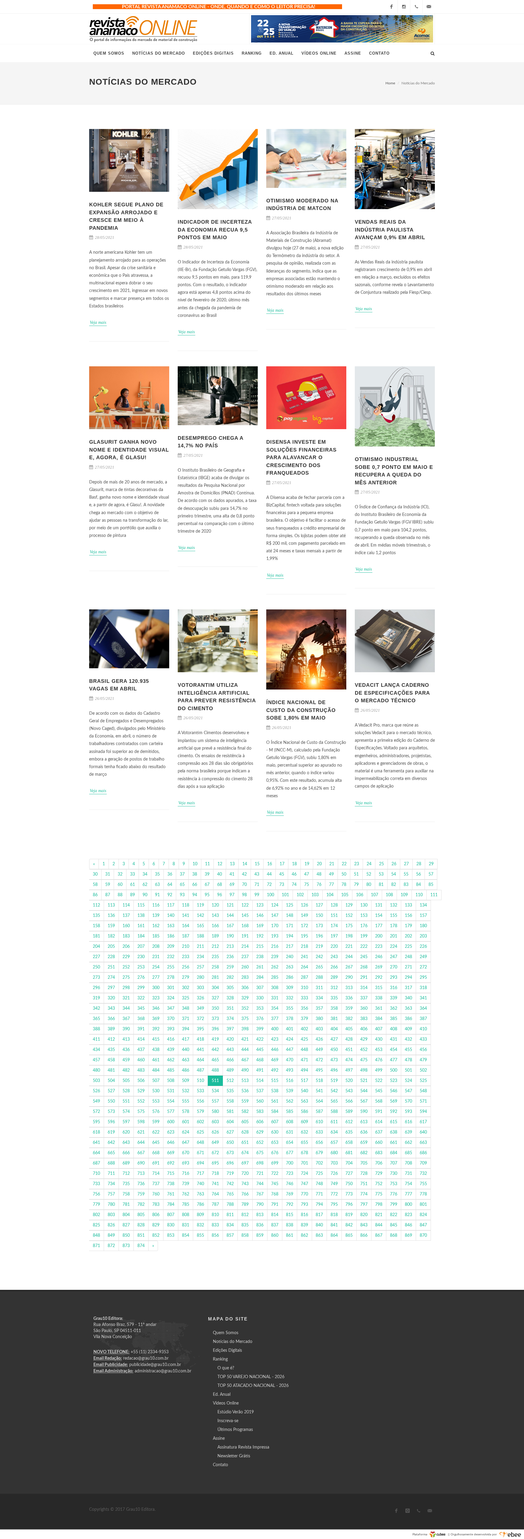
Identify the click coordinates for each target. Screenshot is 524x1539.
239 (274, 957)
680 (334, 1153)
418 (200, 1039)
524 (408, 1081)
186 (170, 936)
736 (141, 1184)
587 (319, 1112)
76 (319, 885)
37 (182, 874)
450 (334, 1050)
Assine (219, 1438)
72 (269, 885)
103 (315, 895)
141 (185, 916)
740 (200, 1184)
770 (304, 1194)
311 (319, 988)
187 (185, 936)
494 (304, 1070)
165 (200, 926)
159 (111, 926)
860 (274, 1235)
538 (274, 1091)
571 (423, 1101)
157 (423, 916)
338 (378, 998)
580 (215, 1112)
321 (126, 998)
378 (289, 1019)
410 (423, 1029)
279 (185, 977)
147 (274, 916)
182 (111, 936)
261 (260, 967)
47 (306, 874)
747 (304, 1184)
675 (260, 1153)
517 (304, 1081)
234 (200, 957)
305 (230, 988)
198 (349, 936)
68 (219, 885)
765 (230, 1194)
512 (230, 1081)
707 (393, 1163)
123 (260, 905)
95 (207, 895)
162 (156, 926)
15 (257, 864)
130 (364, 905)
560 (260, 1101)
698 (260, 1163)
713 (141, 1173)
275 (126, 977)
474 (349, 1060)
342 (96, 1008)
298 (126, 988)
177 (378, 926)
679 (319, 1153)
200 (378, 936)
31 (107, 874)
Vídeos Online (226, 1403)
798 (378, 1204)
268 (364, 967)
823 (408, 1215)
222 (364, 946)
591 (378, 1112)
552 (141, 1101)
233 (185, 957)
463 (185, 1060)
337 (364, 998)
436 (126, 1050)
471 (304, 1060)
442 (215, 1050)
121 (230, 905)
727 (349, 1173)
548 (423, 1091)
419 (215, 1039)
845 (393, 1225)
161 (141, 926)
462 (170, 1060)
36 (169, 874)
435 (111, 1050)
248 (408, 957)
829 (156, 1225)
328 (230, 998)
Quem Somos (225, 1333)
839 (304, 1225)
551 (126, 1101)
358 (334, 1008)
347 (170, 1008)
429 (364, 1039)
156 (408, 916)
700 (289, 1163)
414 (141, 1039)
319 (96, 998)
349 (200, 1008)
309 (289, 988)
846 (408, 1225)
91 (157, 895)
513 (245, 1081)
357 (319, 1008)
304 (215, 988)
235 (215, 957)
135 (96, 916)
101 (285, 895)
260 (245, 967)
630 (274, 1132)
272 (423, 967)
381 (334, 1019)
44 (269, 874)
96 (219, 895)
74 (294, 885)
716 (185, 1173)
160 (126, 926)
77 (331, 885)
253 (141, 967)
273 (96, 977)
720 (245, 1173)
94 (194, 895)
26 (393, 864)
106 (359, 895)
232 (170, 957)
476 (378, 1060)
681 (349, 1153)
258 (215, 967)
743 (245, 1184)
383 (364, 1019)
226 (423, 946)
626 (215, 1132)
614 (378, 1122)
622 (156, 1132)
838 (289, 1225)
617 (423, 1122)
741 (215, 1184)
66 (194, 885)
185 (156, 936)
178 (393, 926)
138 (141, 916)
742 (230, 1184)
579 (200, 1112)
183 (126, 936)
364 (423, 1008)
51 (356, 874)
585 (289, 1112)
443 (230, 1050)
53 (381, 874)
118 (185, 905)
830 (170, 1225)
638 (393, 1132)
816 (304, 1215)
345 (141, 1008)
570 (408, 1101)
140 (170, 916)
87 (107, 895)
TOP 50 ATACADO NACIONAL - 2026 (253, 1386)
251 (111, 967)
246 (378, 957)
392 (156, 1029)
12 (219, 864)
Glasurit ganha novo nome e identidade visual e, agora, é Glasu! (129, 449)
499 (378, 1070)
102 (300, 895)
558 (230, 1101)
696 (230, 1163)
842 (349, 1225)
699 (274, 1163)
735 (126, 1184)
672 (215, 1153)
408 (393, 1029)
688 (111, 1163)
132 (393, 905)
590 (364, 1112)
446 (274, 1050)
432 (408, 1039)
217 (289, 946)
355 (289, 1008)
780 (111, 1204)
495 (319, 1070)
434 (96, 1050)
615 (393, 1122)
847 (423, 1225)
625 (200, 1132)
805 (141, 1215)
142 (200, 916)
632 (304, 1132)
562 (289, 1101)
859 (260, 1235)
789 (245, 1204)
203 (423, 936)
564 (319, 1101)
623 (170, 1132)
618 (96, 1132)
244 (349, 957)
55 (406, 874)
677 (289, 1153)
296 (96, 988)
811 (230, 1215)
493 (289, 1070)
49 (331, 874)
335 (334, 998)
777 (408, 1194)
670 (185, 1153)
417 (185, 1039)
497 (349, 1070)
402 (304, 1029)
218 (304, 946)
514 (260, 1081)
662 (408, 1143)
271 (408, 967)
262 (274, 967)
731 (408, 1173)
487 (200, 1070)
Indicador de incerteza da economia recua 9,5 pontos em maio (215, 229)
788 (230, 1204)
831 (185, 1225)
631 (289, 1132)
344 (126, 1008)
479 (423, 1060)
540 (304, 1091)
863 (319, 1235)
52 (368, 874)
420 (230, 1039)
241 (304, 957)
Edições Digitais (227, 1350)
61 (132, 885)
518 (319, 1081)
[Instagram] (404, 6)
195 (304, 936)
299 (141, 988)
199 (364, 936)
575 (141, 1112)
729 (378, 1173)
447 (289, 1050)
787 (215, 1204)
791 (274, 1204)
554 (170, 1101)
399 (260, 1029)
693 (185, 1163)
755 (423, 1184)
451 (349, 1050)
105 (344, 895)
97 (232, 895)
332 (289, 998)
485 (170, 1070)
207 (141, 946)
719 (230, 1173)
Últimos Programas (235, 1430)
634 (334, 1132)
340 (408, 998)
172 (304, 926)
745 (274, 1184)
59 (107, 885)
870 (423, 1235)
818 (334, 1215)
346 (156, 1008)
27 (406, 864)
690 (141, 1163)
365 (96, 1019)
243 (334, 957)
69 (232, 885)
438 (156, 1050)
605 (245, 1122)
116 (156, 905)
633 (319, 1132)
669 (170, 1153)
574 (126, 1112)
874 (141, 1246)
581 (230, 1112)
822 (393, 1215)
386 (408, 1019)
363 (408, 1008)
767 (260, 1194)
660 (378, 1143)
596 (111, 1122)
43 (256, 874)
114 (126, 905)
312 (334, 988)
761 (170, 1194)
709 (423, 1163)
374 (230, 1019)
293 (393, 977)
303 (200, 988)
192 (260, 936)
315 (378, 988)
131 (378, 905)
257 (200, 967)
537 (260, 1091)
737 (156, 1184)
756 (96, 1194)
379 (304, 1019)
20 (319, 864)
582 (245, 1112)
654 (289, 1143)
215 (260, 946)
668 (156, 1153)
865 (349, 1235)
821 (378, 1215)
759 (141, 1194)
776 (393, 1194)
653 (274, 1143)
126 (304, 905)
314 (364, 988)
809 (200, 1215)
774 (364, 1194)
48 (319, 874)
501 (408, 1070)
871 (96, 1246)
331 (274, 998)
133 (408, 905)
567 (364, 1101)
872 (111, 1246)
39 (207, 874)
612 (349, 1122)
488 (215, 1070)
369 (156, 1019)
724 (304, 1173)
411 (96, 1039)
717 (200, 1173)
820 (364, 1215)
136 (111, 916)
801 (423, 1204)
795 (334, 1204)
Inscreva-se (227, 1421)
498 (364, 1070)
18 (294, 864)
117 (170, 905)
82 (393, 885)
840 (319, 1225)
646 (170, 1143)
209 (170, 946)
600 (170, 1122)
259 (230, 967)
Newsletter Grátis (233, 1456)
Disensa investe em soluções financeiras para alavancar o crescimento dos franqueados (301, 457)
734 (111, 1184)
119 (200, 905)
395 (200, 1029)
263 (289, 967)
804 (126, 1215)
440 (185, 1050)
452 (364, 1050)
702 (319, 1163)
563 (304, 1101)
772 (334, 1194)
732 (423, 1173)
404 (334, 1029)
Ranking (220, 1359)
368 (141, 1019)
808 (185, 1215)
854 (185, 1235)
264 (304, 967)
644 (141, 1143)
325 (185, 998)
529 (141, 1091)
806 (156, 1215)
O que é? (225, 1368)
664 (96, 1153)
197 (334, 936)
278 (170, 977)
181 (96, 936)
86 (95, 895)
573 (111, 1112)
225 (408, 946)
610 (319, 1122)
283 (245, 977)
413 (126, 1039)
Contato (220, 1465)
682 (364, 1153)
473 (334, 1060)
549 (96, 1101)
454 (393, 1050)
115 (141, 905)
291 (364, 977)
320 (111, 998)
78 (343, 885)
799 (393, 1204)
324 (170, 998)
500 (393, 1070)
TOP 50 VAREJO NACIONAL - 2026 (250, 1377)
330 (260, 998)
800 (408, 1204)
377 (274, 1019)
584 (274, 1112)
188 (200, 936)
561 (274, 1101)
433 (423, 1039)
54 (393, 874)
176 (364, 926)
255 (170, 967)
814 (274, 1215)
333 (304, 998)
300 (156, 988)
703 (334, 1163)
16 (269, 864)
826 (111, 1225)
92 (169, 895)
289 (334, 977)
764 (215, 1194)
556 (200, 1101)
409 (408, 1029)
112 (96, 905)
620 (126, 1132)
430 (378, 1039)
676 (274, 1153)
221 (349, 946)
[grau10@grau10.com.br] (429, 6)
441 (200, 1050)
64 (169, 885)
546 (393, 1091)
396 (215, 1029)
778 (423, 1194)
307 (260, 988)
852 (156, 1235)
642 (111, 1143)
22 (344, 864)
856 (215, 1235)
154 (378, 916)
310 (304, 988)
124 (274, 905)
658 (349, 1143)
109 (404, 895)
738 (170, 1184)
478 (408, 1060)
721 (260, 1173)
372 (200, 1019)
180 (423, 926)
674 (245, 1153)
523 (393, 1081)
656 (319, 1143)
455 (408, 1050)
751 (364, 1184)
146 (260, 916)
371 (185, 1019)
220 (334, 946)
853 (170, 1235)
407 (378, 1029)
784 (170, 1204)
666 (126, 1153)
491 (260, 1070)
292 (378, 977)
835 (245, 1225)
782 (141, 1204)
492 (274, 1070)
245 (364, 957)
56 (418, 874)
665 (111, 1153)
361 (378, 1008)
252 (126, 967)
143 (215, 916)
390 (126, 1029)
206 (126, 946)
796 (349, 1204)
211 (200, 946)
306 (245, 988)
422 (260, 1039)
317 (408, 988)
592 (393, 1112)
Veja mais (98, 322)
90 (145, 895)
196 (319, 936)
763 (200, 1194)
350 (215, 1008)
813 (260, 1215)
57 (430, 874)
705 (364, 1163)
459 (126, 1060)
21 (331, 864)
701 (304, 1163)
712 (126, 1173)
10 (195, 864)
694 (200, 1163)
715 (170, 1173)
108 (389, 895)
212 (215, 946)
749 (334, 1184)
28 (418, 864)
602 (200, 1122)
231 (156, 957)
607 (274, 1122)
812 (245, 1215)
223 (378, 946)
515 (274, 1081)
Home (390, 83)
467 (245, 1060)
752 (378, 1184)
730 (393, 1173)
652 (260, 1143)
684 (393, 1153)
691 (156, 1163)
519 (334, 1081)
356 (304, 1008)
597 (126, 1122)
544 (364, 1091)
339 (393, 998)
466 (230, 1060)
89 (132, 895)
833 (215, 1225)
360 (364, 1008)
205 (111, 946)
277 (156, 977)
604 (230, 1122)
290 (349, 977)
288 (319, 977)
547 (408, 1091)
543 (349, 1091)
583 (260, 1112)
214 (245, 946)
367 (126, 1019)
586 (304, 1112)
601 (185, 1122)
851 (141, 1235)
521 (364, 1081)
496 (334, 1070)
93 (182, 895)
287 (304, 977)
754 (408, 1184)
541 (319, 1091)
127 (319, 905)
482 (126, 1070)
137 (126, 916)
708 (408, 1163)
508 (170, 1081)
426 (319, 1039)
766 (245, 1194)
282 (230, 977)
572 (96, 1112)
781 (126, 1204)
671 (200, 1153)
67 (207, 885)
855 (200, 1235)
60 (120, 885)
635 (349, 1132)
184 (141, 936)
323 (156, 998)
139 (156, 916)
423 (274, 1039)
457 (96, 1060)
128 (334, 905)
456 (423, 1050)
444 (245, 1050)
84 (418, 885)
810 (215, 1215)
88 (120, 895)
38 (194, 874)
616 (408, 1122)
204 (96, 946)
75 (306, 885)
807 (170, 1215)
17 (282, 864)
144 (230, 916)
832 (200, 1225)
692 (170, 1163)
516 (289, 1081)
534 (215, 1091)
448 (304, 1050)
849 (111, 1235)
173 (319, 926)
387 (423, 1019)
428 (349, 1039)
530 (156, 1091)
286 (289, 977)
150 (319, 916)
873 (126, 1246)
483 (141, 1070)
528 (126, 1091)
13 (232, 864)
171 (289, 926)
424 (289, 1039)
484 (156, 1070)
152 (349, 916)
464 (200, 1060)
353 (260, 1008)
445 (260, 1050)
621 (141, 1132)
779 (96, 1204)
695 (215, 1163)
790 (260, 1204)
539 (289, 1091)
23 (356, 864)
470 (289, 1060)
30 (95, 874)
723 (289, 1173)
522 (378, 1081)
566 (349, 1101)
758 (126, 1194)
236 (230, 957)
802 (96, 1215)
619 (111, 1132)
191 (245, 936)
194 (289, 936)
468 (260, 1060)
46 (294, 874)
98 (244, 895)
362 (393, 1008)
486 (185, 1070)
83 (406, 885)
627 (230, 1132)
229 (126, 957)
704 (349, 1163)
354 (274, 1008)
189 (215, 936)
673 (230, 1153)
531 (170, 1091)
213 (230, 946)
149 (304, 916)
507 (156, 1081)
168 (245, 926)
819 (349, 1215)
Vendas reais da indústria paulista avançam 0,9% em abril (390, 229)
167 (230, 926)
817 (319, 1215)
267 (349, 967)
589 (349, 1112)
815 (289, 1215)
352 (245, 1008)
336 (349, 998)
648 (200, 1143)
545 (378, 1091)
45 (281, 874)
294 (408, 977)
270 (393, 967)
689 (126, 1163)
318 (423, 988)
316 (393, 988)
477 (393, 1060)
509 (185, 1081)
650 (230, 1143)
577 (170, 1112)
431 (393, 1039)
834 (230, 1225)
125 (289, 905)
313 (349, 988)
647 (185, 1143)
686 (423, 1153)
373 (215, 1019)
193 (274, 936)
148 (289, 916)
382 (349, 1019)
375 (245, 1019)
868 (393, 1235)
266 (334, 967)
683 (378, 1153)
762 (185, 1194)
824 (423, 1215)
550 (111, 1101)
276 (141, 977)
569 (393, 1101)
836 (260, 1225)
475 (364, 1060)
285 (274, 977)
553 (156, 1101)
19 (306, 864)
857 (230, 1235)
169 (260, 926)
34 (145, 874)
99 (256, 895)
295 (423, 977)
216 (274, 946)
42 (244, 874)
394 (185, 1029)
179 (408, 926)
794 (319, 1204)
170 (274, 926)
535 (230, 1091)
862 (304, 1235)
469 (274, 1060)
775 (378, 1194)
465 (215, 1060)
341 (423, 998)
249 (423, 957)
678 (304, 1153)
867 (378, 1235)
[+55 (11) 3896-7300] (416, 6)
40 (219, 874)
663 (423, 1143)
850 (126, 1235)
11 (207, 864)
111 (434, 895)
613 (364, 1122)
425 (304, 1039)
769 (289, 1194)
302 (185, 988)
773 (349, 1194)
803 (111, 1215)
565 (334, 1101)
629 (260, 1132)
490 (245, 1070)
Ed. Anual (221, 1394)
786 (200, 1204)
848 (96, 1235)
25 (381, 864)
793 (304, 1204)
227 (96, 957)
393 (170, 1029)
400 (274, 1029)
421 (245, 1039)
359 (349, 1008)
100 (270, 895)
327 (215, 998)
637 (378, 1132)
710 (96, 1173)
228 (111, 957)
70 (244, 885)
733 (96, 1184)
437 (141, 1050)
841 (334, 1225)
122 (245, 905)
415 (156, 1039)
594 (423, 1112)
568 (378, 1101)
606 (260, 1122)
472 (319, 1060)
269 (378, 967)
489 (230, 1070)
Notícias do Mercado (232, 1342)
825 (96, 1225)
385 (393, 1019)
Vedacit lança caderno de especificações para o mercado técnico (392, 692)
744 (260, 1184)
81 (381, 885)
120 (215, 905)
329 (245, 998)
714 (156, 1173)
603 (215, 1122)
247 (393, 957)
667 (141, 1153)
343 (111, 1008)
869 (408, 1235)
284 (260, 977)
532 (185, 1091)
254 (156, 967)
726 (334, 1173)
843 (364, 1225)
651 (245, 1143)
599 (156, 1122)
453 (378, 1050)
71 (256, 885)
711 (111, 1173)
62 (145, 885)
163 (170, 926)
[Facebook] (391, 6)
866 (364, 1235)
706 (378, 1163)
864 (334, 1235)
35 (157, 874)
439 (170, 1050)
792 (289, 1204)
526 (96, 1091)
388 (96, 1029)
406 (364, 1029)
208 (156, 946)
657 (334, 1143)
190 (230, 936)
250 (96, 967)
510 (200, 1081)
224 (393, 946)
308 (274, 988)
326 (200, 998)
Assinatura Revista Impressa (243, 1447)
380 (319, 1019)
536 (245, 1091)
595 (96, 1122)
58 (95, 885)
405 (349, 1029)
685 (408, 1153)
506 (141, 1081)
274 (111, 977)
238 (260, 957)
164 (185, 926)
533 (200, 1091)
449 (319, 1050)
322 (141, 998)
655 (304, 1143)
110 (419, 895)
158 (96, 926)
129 (349, 905)
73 (281, 885)
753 (393, 1184)
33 (132, 874)
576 (156, 1112)
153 (364, 916)
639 (408, 1132)
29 (431, 864)
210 (185, 946)
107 (374, 895)
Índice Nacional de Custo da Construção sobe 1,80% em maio (301, 710)
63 (157, 885)
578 (185, 1112)
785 (185, 1204)
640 (423, 1132)
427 (334, 1039)
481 (111, 1070)
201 (393, 936)
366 (111, 1019)
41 (232, 874)
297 (111, 988)
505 (126, 1081)
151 (334, 916)
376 (260, 1019)
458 (111, 1060)
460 (141, 1060)
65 (182, 885)
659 (364, 1143)
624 (185, 1132)
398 (245, 1029)
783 (156, 1204)
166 (215, 926)
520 (349, 1081)
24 (369, 864)
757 (111, 1194)
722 (274, 1173)
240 (289, 957)
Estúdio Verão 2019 (235, 1412)
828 (141, 1225)
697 (245, 1163)
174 (334, 926)
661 (393, 1143)
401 (289, 1029)
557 (215, 1101)
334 (319, 998)
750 (349, 1184)
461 (156, 1060)
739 (185, 1184)
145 (245, 916)
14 (244, 864)
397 (230, 1029)
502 (423, 1070)
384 (378, 1019)
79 (356, 885)
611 (334, 1122)
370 (170, 1019)
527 (111, 1091)
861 (289, 1235)
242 (319, 957)
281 (215, 977)
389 (111, 1029)
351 (230, 1008)
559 (245, 1101)
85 (430, 885)
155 (393, 916)
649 (215, 1143)
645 (156, 1143)
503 (96, 1081)
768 (274, 1194)
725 (319, 1173)
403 (319, 1029)
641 (96, 1143)
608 (289, 1122)
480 (96, 1070)
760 (156, 1194)
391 (141, 1029)
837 (274, 1225)
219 (319, 946)
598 (141, 1122)
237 (245, 957)
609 (304, 1122)
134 (423, 905)
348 (185, 1008)
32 (120, 874)
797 (364, 1204)
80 (368, 885)
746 (289, 1184)
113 (111, 905)
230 (141, 957)
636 (364, 1132)
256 (185, 967)
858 (245, 1235)
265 (319, 967)
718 (215, 1173)
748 (319, 1184)
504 (111, 1081)
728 (364, 1173)
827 (126, 1225)
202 (408, 936)
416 (170, 1039)
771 (319, 1194)
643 (126, 1143)
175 (349, 926)
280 (200, 977)
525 (423, 1081)
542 (334, 1091)
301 (170, 988)
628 (245, 1132)
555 (185, 1101)
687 (96, 1163)
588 (334, 1112)
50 (343, 874)
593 (408, 1112)
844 (378, 1225)
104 (330, 895)
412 (111, 1039)
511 (215, 1081)
